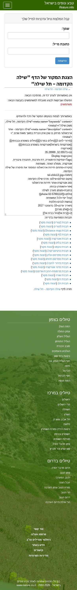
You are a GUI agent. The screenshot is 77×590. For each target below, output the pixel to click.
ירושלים (66, 399)
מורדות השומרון (62, 439)
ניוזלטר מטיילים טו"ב (38, 539)
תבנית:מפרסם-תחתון (57, 258)
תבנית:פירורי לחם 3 (58, 263)
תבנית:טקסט (61, 246)
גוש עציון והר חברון (60, 448)
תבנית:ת (64, 279)
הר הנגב (65, 492)
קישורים (38, 550)
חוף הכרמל (64, 375)
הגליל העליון (63, 336)
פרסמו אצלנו (38, 534)
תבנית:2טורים (61, 222)
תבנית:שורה (62, 275)
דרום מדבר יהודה (61, 467)
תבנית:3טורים (61, 226)
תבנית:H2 (63, 234)
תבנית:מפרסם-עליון (58, 255)
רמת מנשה (64, 380)
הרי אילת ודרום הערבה (57, 502)
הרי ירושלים (64, 404)
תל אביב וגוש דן (61, 419)
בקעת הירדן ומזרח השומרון (55, 429)
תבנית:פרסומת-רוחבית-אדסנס (52, 271)
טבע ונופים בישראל (59, 3)
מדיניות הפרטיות (38, 555)
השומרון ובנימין (62, 434)
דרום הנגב (64, 497)
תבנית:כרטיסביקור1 (58, 250)
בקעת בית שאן (62, 356)
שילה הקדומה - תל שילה (56, 89)
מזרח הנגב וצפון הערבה (57, 487)
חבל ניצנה (64, 482)
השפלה (66, 409)
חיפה (67, 365)
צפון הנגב (65, 472)
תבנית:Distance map (57, 230)
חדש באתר (38, 545)
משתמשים (66, 104)
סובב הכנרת (63, 346)
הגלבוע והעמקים (61, 351)
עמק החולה (63, 331)
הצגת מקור (46, 222)
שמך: (65, 28)
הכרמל (66, 370)
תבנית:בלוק (62, 242)
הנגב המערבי (62, 477)
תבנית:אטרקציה (60, 238)
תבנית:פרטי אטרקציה (57, 267)
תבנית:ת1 (63, 283)
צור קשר (38, 528)
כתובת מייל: (60, 44)
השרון (67, 414)
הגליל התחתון (62, 341)
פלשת (67, 424)
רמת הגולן (64, 326)
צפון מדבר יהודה (61, 443)
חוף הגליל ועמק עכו (59, 361)
